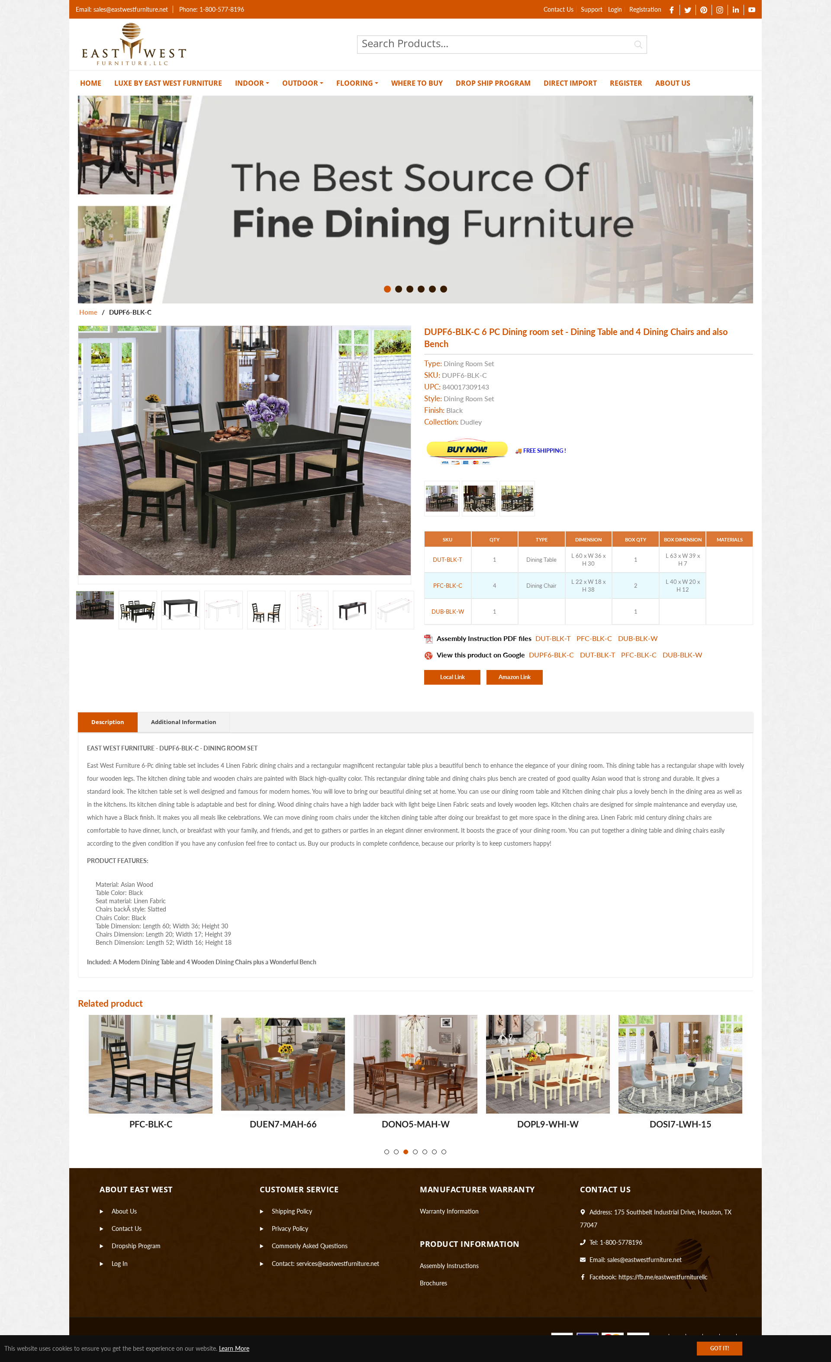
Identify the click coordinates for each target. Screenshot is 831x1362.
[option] (415, 199)
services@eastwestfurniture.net (337, 1263)
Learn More (234, 1348)
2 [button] (398, 289)
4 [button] (421, 289)
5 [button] (432, 289)
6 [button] (443, 289)
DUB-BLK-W (638, 638)
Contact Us (558, 9)
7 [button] (443, 1151)
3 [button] (409, 289)
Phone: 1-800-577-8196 (211, 9)
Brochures (433, 1283)
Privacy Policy (290, 1228)
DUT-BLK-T (553, 638)
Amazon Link (515, 676)
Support (591, 9)
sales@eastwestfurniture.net (644, 1259)
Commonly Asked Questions (310, 1245)
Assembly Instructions (449, 1265)
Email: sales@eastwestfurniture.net (122, 9)
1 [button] (387, 289)
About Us (124, 1211)
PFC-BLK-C (595, 638)
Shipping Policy (292, 1211)
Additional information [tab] (183, 722)
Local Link (452, 676)
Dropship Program (136, 1245)
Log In (120, 1263)
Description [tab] (107, 722)
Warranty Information (449, 1211)
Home (88, 312)
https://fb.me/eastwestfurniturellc (663, 1277)
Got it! (719, 1348)
